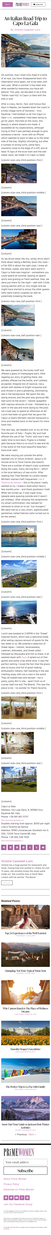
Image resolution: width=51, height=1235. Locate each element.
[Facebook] (6, 1197)
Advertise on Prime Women (19, 1189)
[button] (4, 847)
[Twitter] (11, 1197)
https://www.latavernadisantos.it (12, 841)
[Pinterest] (27, 1197)
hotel (9, 117)
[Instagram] (22, 1197)
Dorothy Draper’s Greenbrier (25, 1049)
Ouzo (24, 657)
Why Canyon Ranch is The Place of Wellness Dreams (25, 1010)
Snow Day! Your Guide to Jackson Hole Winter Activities (25, 1125)
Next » (32, 1134)
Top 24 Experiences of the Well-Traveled (25, 933)
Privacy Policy (11, 1184)
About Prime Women (15, 1178)
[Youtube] (16, 1197)
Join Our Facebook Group (18, 1204)
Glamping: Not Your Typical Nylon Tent (25, 971)
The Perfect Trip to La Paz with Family (25, 1087)
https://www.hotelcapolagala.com (12, 820)
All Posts (7, 883)
